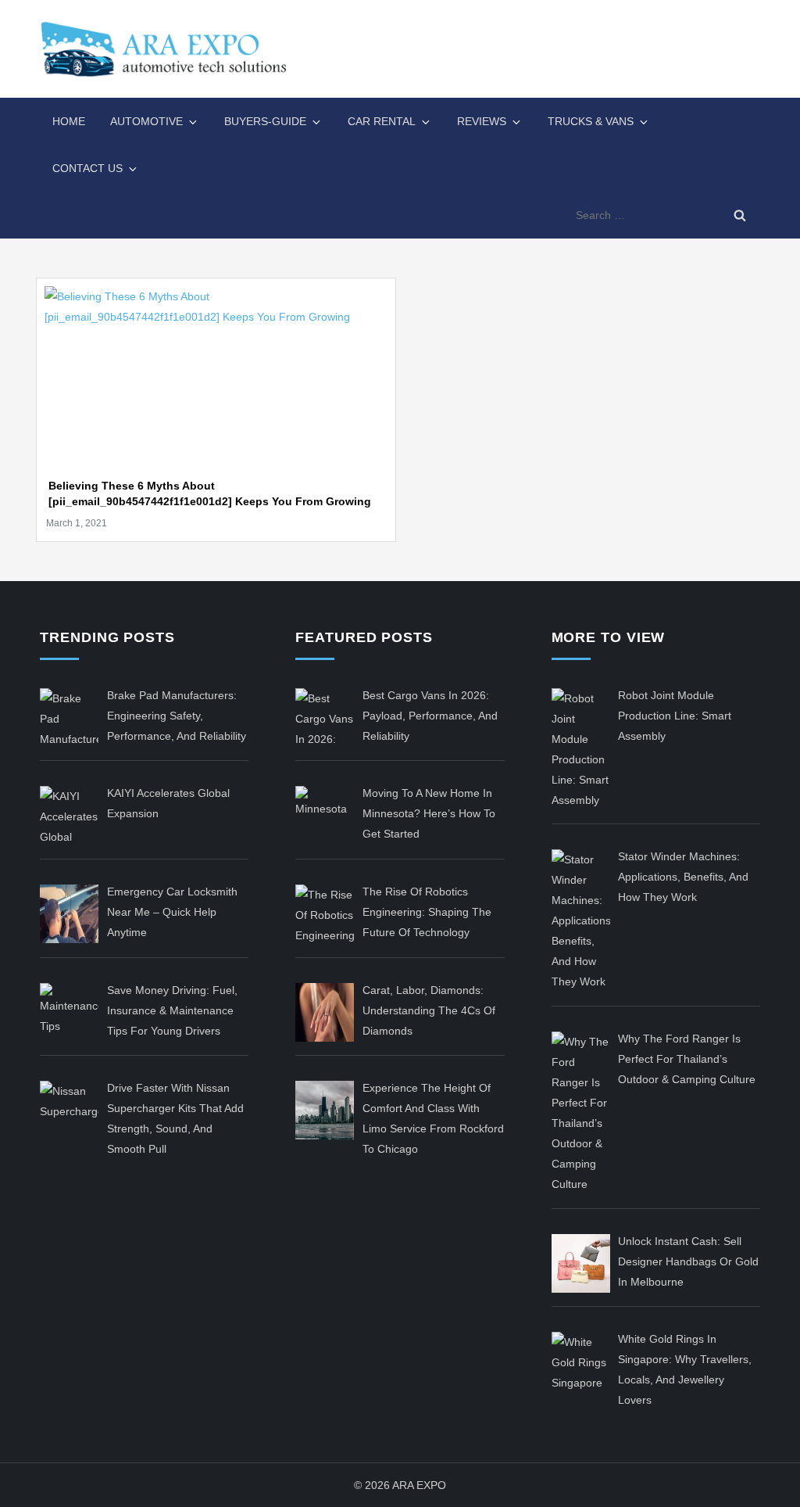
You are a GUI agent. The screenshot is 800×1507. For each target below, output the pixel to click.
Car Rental (382, 121)
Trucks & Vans (591, 121)
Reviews (481, 121)
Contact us (87, 168)
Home (68, 121)
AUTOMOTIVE (146, 121)
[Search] (740, 215)
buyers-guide (265, 121)
